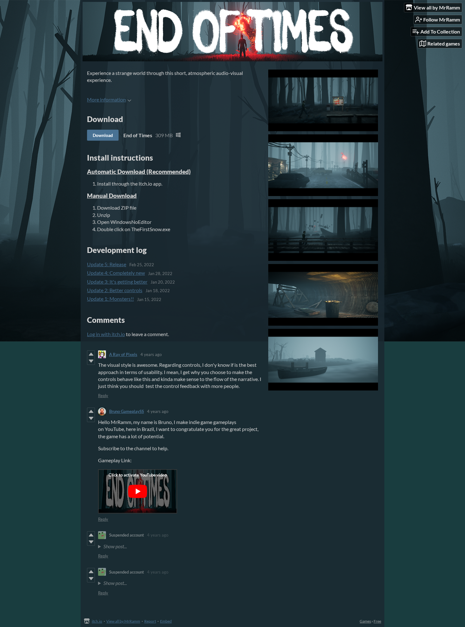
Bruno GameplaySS (126, 411)
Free (377, 621)
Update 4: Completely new (116, 273)
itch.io (97, 621)
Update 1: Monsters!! (110, 299)
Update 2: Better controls (114, 290)
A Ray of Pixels (123, 354)
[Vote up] (91, 354)
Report (150, 621)
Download (103, 135)
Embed (166, 621)
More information (106, 99)
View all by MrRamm (123, 621)
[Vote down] (91, 361)
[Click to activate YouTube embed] (137, 491)
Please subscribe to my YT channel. (176, 546)
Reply (103, 395)
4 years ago (151, 354)
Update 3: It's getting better (117, 282)
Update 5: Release (106, 264)
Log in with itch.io (106, 334)
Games (365, 621)
